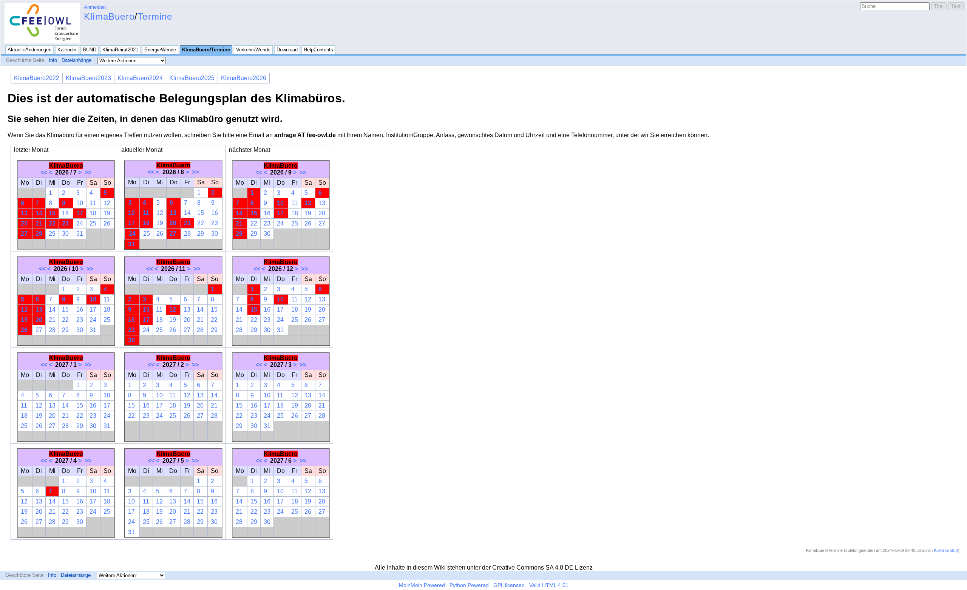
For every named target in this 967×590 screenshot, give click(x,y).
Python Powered (469, 585)
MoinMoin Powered (422, 585)
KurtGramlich (946, 550)
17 (79, 213)
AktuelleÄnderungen (29, 50)
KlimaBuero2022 (36, 78)
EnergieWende (160, 50)
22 (52, 223)
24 (79, 223)
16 (65, 213)
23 (65, 223)
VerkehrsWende (253, 50)
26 (106, 223)
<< (43, 172)
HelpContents (318, 50)
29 (52, 233)
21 (39, 223)
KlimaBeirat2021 (120, 50)
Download (287, 50)
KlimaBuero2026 (243, 78)
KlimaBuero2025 (192, 78)
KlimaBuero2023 (88, 78)
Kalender (67, 50)
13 (24, 213)
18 (93, 213)
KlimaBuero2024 (140, 78)
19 (106, 213)
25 (93, 223)
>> (88, 172)
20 (24, 223)
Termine (154, 16)
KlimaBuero (109, 16)
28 (39, 233)
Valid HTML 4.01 (548, 585)
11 (93, 203)
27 (24, 233)
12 (106, 203)
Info (53, 60)
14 (39, 213)
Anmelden (95, 7)
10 (79, 203)
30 (65, 233)
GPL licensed (509, 585)
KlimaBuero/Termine (206, 50)
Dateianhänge (76, 60)
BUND (89, 50)
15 (52, 213)
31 (79, 233)
